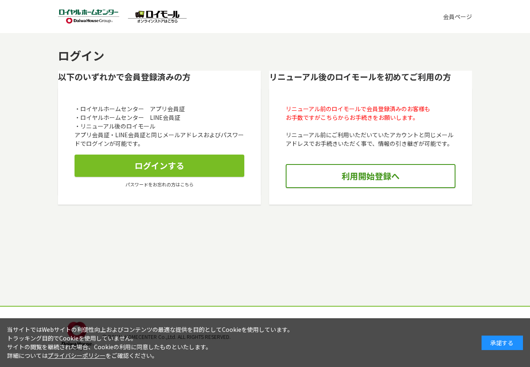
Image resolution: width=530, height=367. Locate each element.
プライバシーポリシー (77, 355)
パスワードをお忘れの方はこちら (159, 184)
